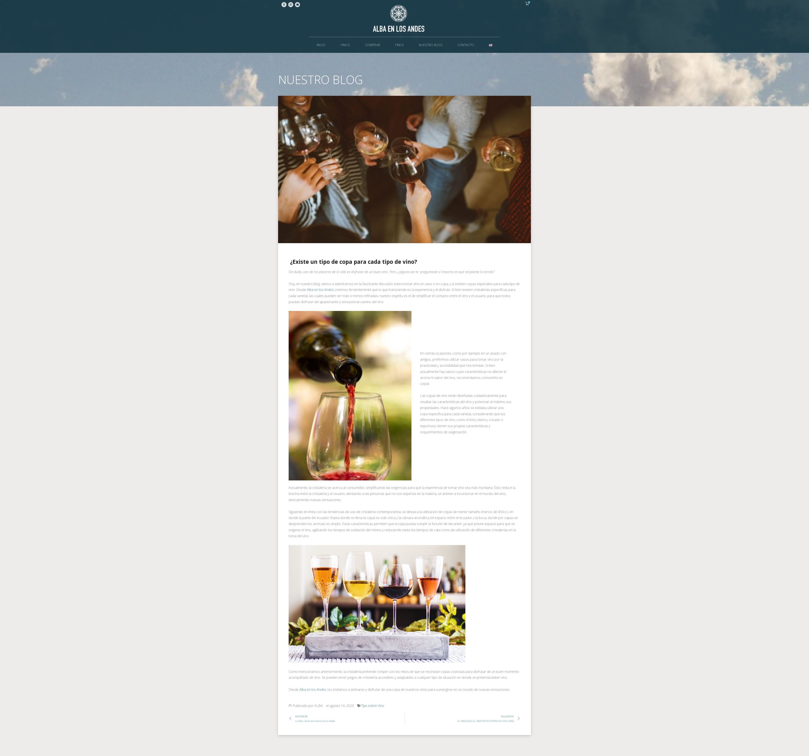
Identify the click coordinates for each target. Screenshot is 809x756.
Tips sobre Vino (372, 705)
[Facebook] (284, 4)
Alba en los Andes (320, 289)
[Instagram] (290, 4)
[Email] (297, 4)
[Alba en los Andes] (404, 18)
